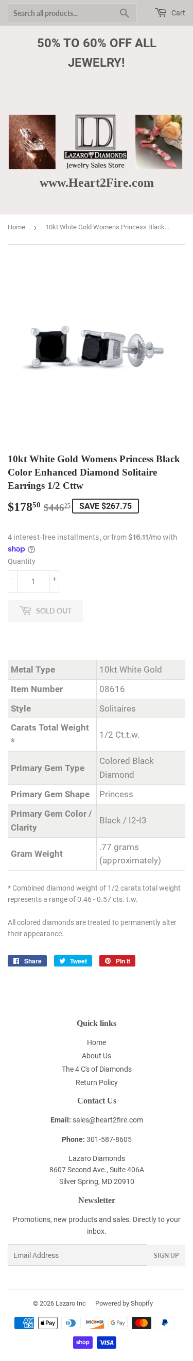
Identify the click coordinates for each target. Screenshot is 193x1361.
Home (16, 227)
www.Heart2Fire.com (97, 182)
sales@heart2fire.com (108, 1120)
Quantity (22, 561)
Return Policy (97, 1082)
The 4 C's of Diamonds (97, 1069)
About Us (96, 1056)
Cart (177, 13)
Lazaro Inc (71, 1303)
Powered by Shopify (124, 1303)
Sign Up (166, 1255)
